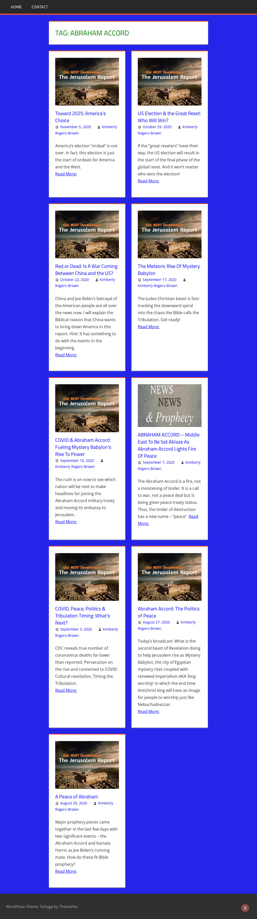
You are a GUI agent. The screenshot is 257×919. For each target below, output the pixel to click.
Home (16, 7)
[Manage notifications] (245, 908)
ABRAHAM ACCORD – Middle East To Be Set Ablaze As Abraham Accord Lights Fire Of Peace (169, 445)
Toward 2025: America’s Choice (80, 116)
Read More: (66, 174)
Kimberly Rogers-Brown (157, 285)
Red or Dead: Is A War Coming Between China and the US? (86, 269)
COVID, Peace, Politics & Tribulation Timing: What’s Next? (82, 615)
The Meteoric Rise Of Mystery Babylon (169, 269)
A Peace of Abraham (76, 796)
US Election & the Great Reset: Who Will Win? (169, 116)
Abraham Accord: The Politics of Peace (169, 612)
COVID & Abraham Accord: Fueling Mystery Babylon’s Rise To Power (83, 447)
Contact (40, 7)
